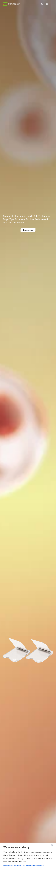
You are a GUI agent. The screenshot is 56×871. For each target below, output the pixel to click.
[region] (28, 857)
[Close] (53, 845)
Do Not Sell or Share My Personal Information (23, 865)
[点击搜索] (42, 4)
